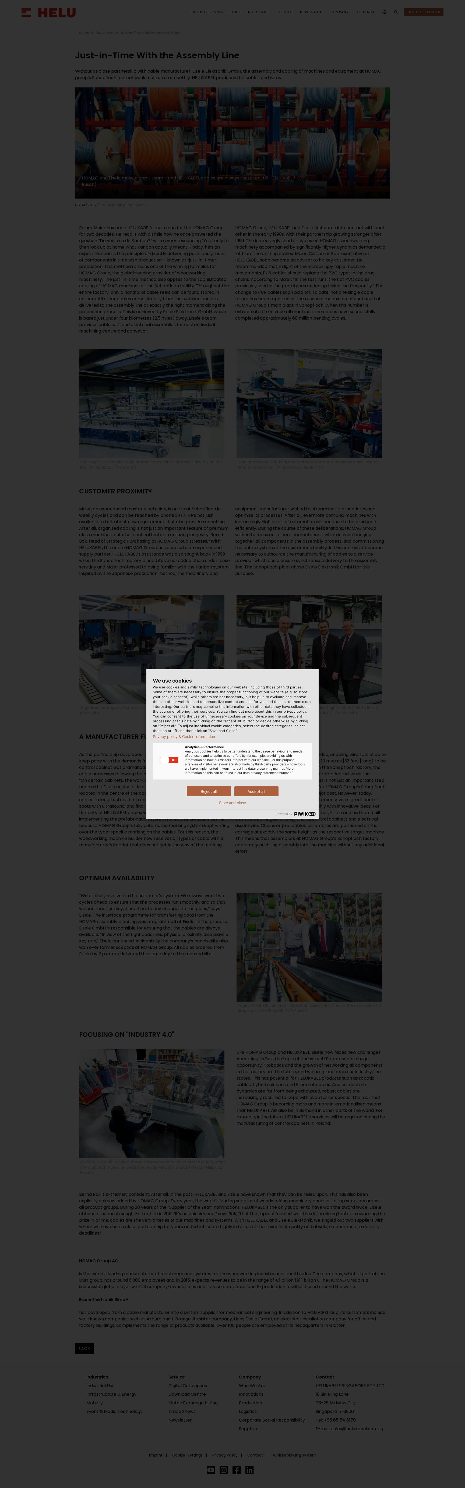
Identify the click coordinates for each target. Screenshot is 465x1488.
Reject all (209, 791)
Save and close (232, 803)
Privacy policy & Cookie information (184, 736)
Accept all (256, 791)
